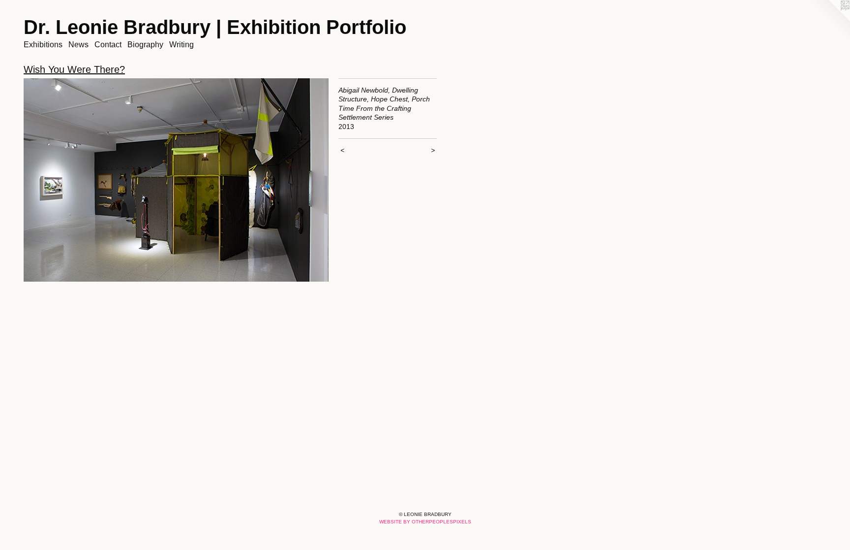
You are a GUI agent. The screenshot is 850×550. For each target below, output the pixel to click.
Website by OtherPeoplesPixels (425, 521)
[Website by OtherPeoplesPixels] (830, 19)
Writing (181, 44)
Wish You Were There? (74, 69)
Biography (145, 44)
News (78, 44)
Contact (107, 44)
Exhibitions (43, 44)
